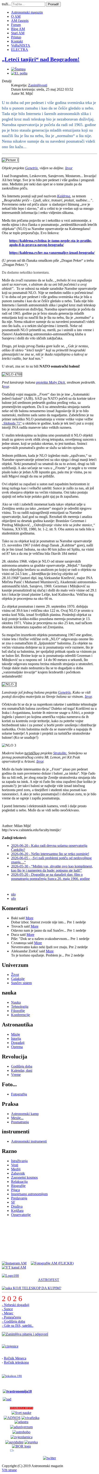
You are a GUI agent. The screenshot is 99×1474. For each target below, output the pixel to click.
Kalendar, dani (21, 1070)
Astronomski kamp (25, 1114)
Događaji (17, 1043)
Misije (15, 1034)
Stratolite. (60, 753)
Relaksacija (19, 1182)
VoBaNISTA (20, 45)
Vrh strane (9, 1470)
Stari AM (17, 33)
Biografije (18, 1186)
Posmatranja (20, 1122)
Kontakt (17, 41)
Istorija (16, 1038)
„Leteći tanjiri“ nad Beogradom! (40, 59)
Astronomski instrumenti (29, 1141)
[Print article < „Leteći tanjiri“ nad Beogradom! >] (18, 69)
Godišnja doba (21, 1066)
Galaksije (18, 979)
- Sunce (7, 1309)
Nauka (16, 1002)
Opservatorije (21, 1215)
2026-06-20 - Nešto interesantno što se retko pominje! (50, 854)
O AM (15, 16)
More (29, 918)
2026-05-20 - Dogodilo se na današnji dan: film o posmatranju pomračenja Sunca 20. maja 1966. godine (50, 877)
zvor (6, 386)
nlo (13, 894)
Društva (17, 1206)
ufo (13, 898)
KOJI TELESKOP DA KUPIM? (36, 1288)
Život (15, 975)
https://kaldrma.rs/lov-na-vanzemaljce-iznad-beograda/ (52, 253)
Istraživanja (19, 1161)
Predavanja (19, 1198)
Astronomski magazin (27, 12)
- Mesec (7, 1313)
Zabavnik (18, 1173)
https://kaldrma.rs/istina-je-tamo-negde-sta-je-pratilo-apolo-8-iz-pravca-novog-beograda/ (50, 243)
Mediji (15, 1169)
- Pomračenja (11, 1317)
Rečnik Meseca (15, 1358)
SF (13, 1202)
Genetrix (31, 168)
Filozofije (18, 1011)
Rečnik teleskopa (16, 1362)
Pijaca (15, 1190)
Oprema (17, 1047)
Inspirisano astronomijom (29, 1194)
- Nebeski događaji (15, 1305)
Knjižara (17, 1211)
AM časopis (20, 21)
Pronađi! (53, 4)
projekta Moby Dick (50, 382)
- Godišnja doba (13, 1321)
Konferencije (20, 1015)
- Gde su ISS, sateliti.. (17, 1325)
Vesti (14, 1165)
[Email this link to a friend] (19, 73)
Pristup (16, 37)
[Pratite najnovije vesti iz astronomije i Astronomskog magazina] (49, 1458)
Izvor (69, 168)
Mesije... (17, 1118)
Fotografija (19, 1094)
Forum (16, 25)
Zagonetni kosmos (24, 1177)
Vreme (16, 1075)
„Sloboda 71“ (12, 423)
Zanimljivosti (37, 85)
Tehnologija (19, 1007)
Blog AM (18, 29)
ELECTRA (19, 50)
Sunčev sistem (21, 983)
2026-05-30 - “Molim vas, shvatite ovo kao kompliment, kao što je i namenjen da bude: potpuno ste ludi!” (52, 868)
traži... (6, 4)
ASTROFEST (48, 1280)
